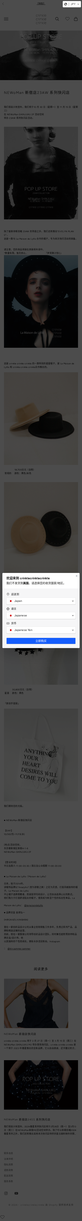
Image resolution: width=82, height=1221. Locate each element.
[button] (72, 4)
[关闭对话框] (76, 576)
